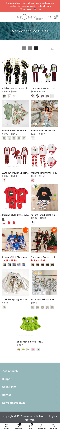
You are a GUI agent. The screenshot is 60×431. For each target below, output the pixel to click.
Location (27, 9)
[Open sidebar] (4, 219)
